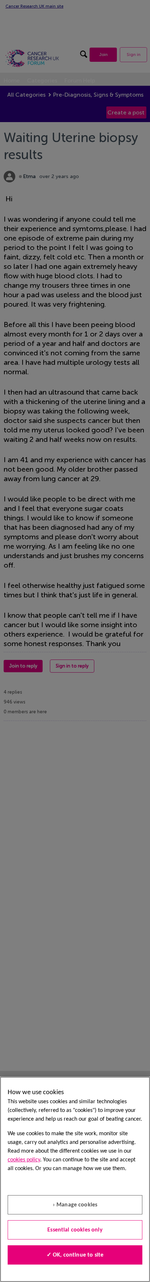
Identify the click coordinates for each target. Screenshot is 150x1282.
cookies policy (24, 1160)
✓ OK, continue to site (75, 1255)
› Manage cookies (75, 1205)
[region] (75, 1179)
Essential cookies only (75, 1230)
